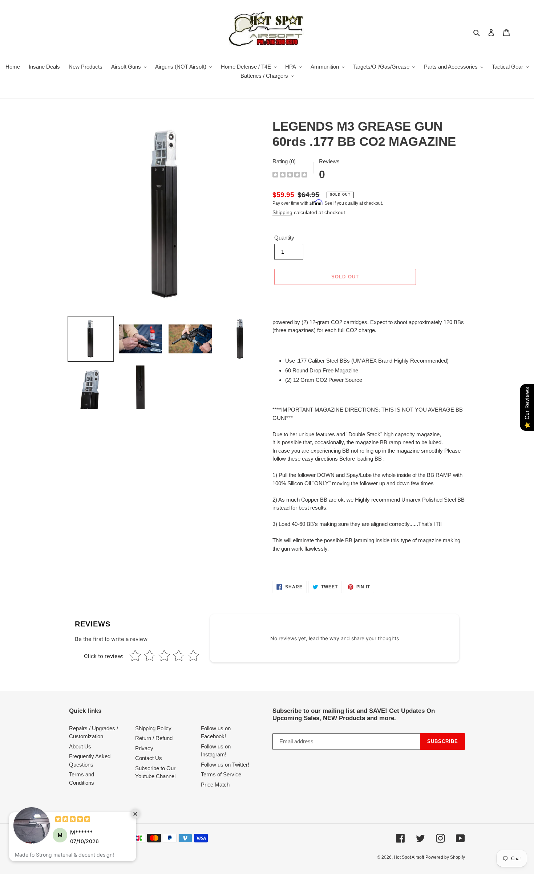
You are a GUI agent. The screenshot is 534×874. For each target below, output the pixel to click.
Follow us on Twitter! (225, 764)
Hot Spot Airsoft (409, 857)
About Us (80, 746)
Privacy (144, 748)
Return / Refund (154, 738)
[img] (289, 175)
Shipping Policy (153, 728)
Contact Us (148, 758)
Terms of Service (221, 774)
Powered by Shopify (445, 857)
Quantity (284, 237)
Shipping (282, 212)
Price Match (215, 784)
